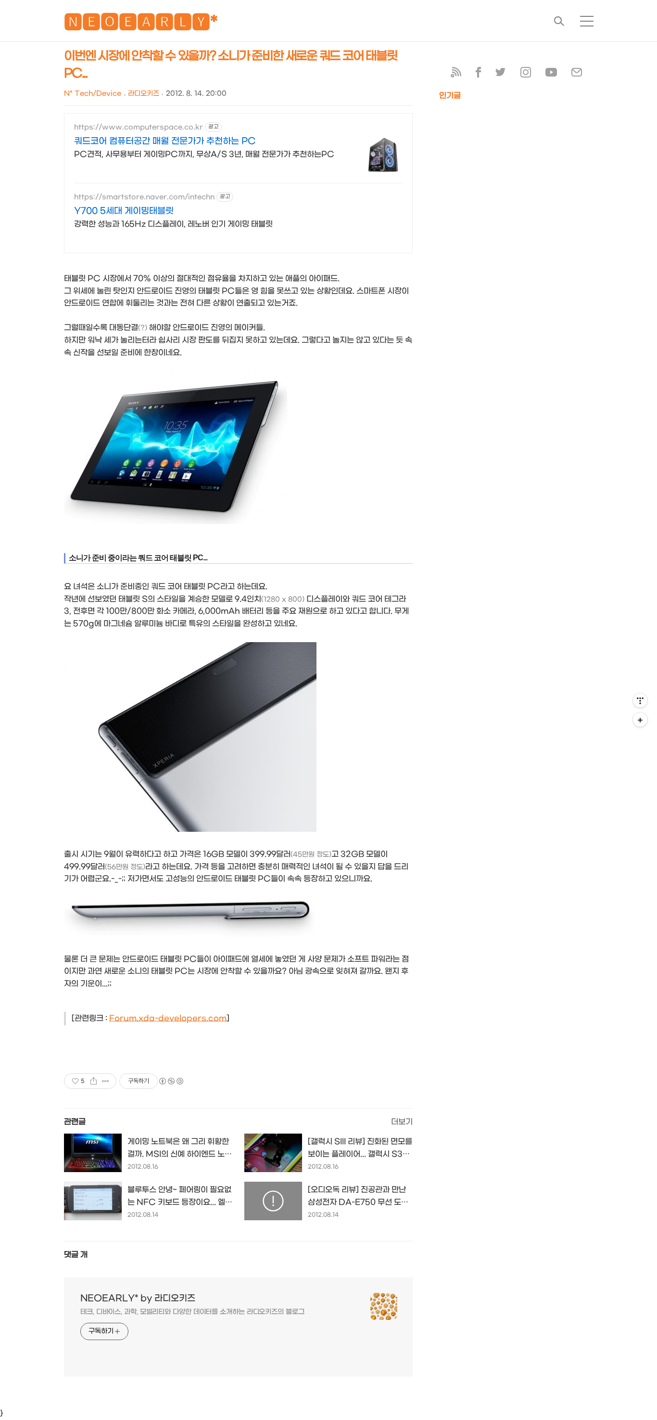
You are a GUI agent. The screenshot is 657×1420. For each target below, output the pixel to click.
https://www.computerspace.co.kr (138, 127)
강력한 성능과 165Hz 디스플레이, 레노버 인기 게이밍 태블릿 (173, 224)
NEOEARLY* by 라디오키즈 (137, 1298)
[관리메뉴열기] (640, 700)
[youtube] (551, 74)
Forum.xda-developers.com (168, 1018)
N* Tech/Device (92, 94)
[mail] (576, 74)
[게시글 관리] (106, 1081)
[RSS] (456, 74)
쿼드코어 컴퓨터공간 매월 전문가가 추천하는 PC (165, 141)
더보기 (402, 1121)
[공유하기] (94, 1081)
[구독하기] (640, 719)
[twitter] (500, 74)
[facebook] (478, 74)
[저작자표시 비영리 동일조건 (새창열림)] (171, 1081)
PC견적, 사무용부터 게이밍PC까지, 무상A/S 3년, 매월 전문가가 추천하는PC (204, 154)
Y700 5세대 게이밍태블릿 (124, 211)
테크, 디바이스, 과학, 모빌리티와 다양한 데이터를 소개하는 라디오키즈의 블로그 (192, 1312)
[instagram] (525, 74)
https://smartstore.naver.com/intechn (144, 197)
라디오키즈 (143, 94)
